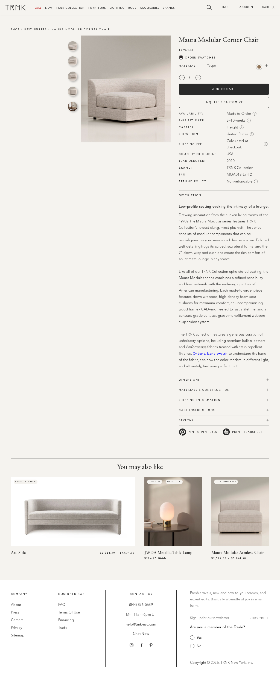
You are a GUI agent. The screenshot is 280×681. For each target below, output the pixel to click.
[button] (209, 7)
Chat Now (141, 634)
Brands (169, 7)
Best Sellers (35, 29)
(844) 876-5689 (141, 605)
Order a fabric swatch (210, 353)
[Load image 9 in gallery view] (72, 91)
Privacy (16, 628)
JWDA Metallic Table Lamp (168, 553)
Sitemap (17, 635)
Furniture (97, 7)
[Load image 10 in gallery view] (72, 106)
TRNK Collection (70, 7)
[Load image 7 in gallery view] (72, 61)
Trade (225, 6)
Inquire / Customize (224, 102)
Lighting (117, 7)
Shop (15, 29)
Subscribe (259, 618)
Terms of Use (69, 612)
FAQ (62, 605)
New (48, 7)
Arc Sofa (18, 553)
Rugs (132, 7)
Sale (38, 7)
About (16, 605)
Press (15, 612)
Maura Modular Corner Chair (80, 29)
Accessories (149, 7)
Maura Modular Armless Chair (237, 553)
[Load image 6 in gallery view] (72, 46)
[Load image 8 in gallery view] (72, 76)
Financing (66, 620)
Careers (17, 620)
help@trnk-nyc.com (141, 624)
